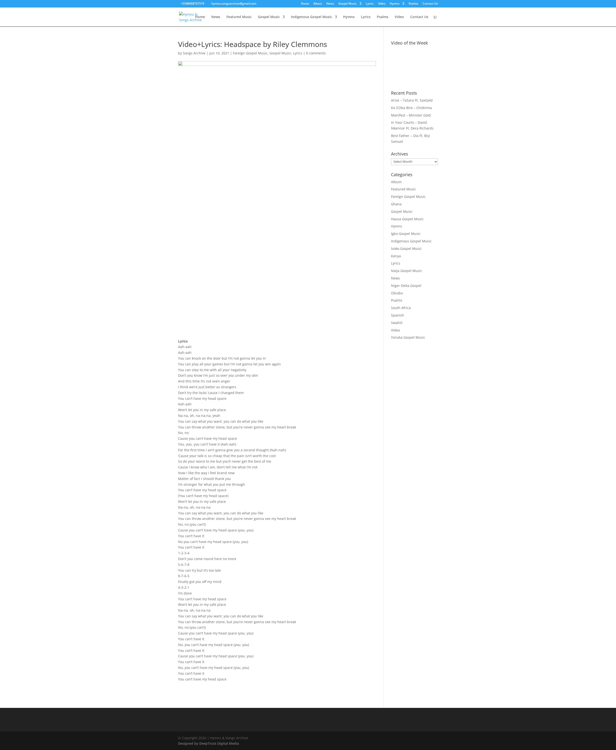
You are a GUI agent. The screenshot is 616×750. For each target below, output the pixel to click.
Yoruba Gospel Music (408, 337)
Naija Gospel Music (406, 270)
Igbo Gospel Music (406, 233)
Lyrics (370, 4)
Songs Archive (194, 53)
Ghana (396, 204)
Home (305, 4)
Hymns (394, 4)
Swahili (397, 322)
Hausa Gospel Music (407, 219)
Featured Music (239, 17)
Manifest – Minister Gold (411, 115)
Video (381, 4)
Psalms (413, 4)
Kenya (396, 256)
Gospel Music (347, 4)
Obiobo (397, 293)
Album (396, 182)
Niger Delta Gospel (406, 285)
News (330, 4)
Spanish (397, 315)
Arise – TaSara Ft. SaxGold (412, 100)
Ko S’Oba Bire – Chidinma (411, 107)
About (318, 4)
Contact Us (430, 4)
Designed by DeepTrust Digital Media (208, 743)
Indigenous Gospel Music (311, 17)
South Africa (401, 307)
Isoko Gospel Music (406, 248)
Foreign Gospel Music (250, 53)
